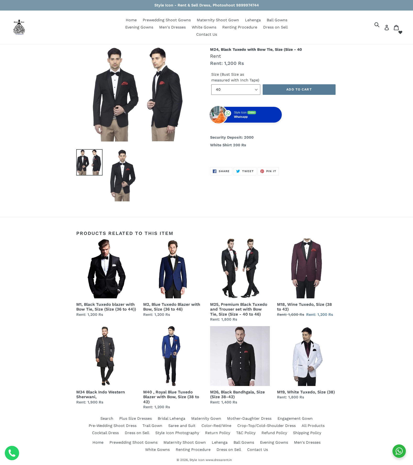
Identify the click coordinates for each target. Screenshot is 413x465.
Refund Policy (274, 433)
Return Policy (217, 433)
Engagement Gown (295, 418)
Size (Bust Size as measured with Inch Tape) (235, 77)
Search (106, 418)
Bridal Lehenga (171, 418)
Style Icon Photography (177, 433)
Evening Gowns (139, 27)
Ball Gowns (277, 20)
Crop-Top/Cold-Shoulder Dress (266, 425)
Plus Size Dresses (135, 418)
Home (131, 20)
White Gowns (204, 27)
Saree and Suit (182, 425)
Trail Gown (152, 425)
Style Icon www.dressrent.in (211, 460)
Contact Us (206, 34)
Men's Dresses (172, 27)
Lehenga (253, 20)
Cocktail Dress (105, 433)
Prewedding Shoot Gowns (167, 20)
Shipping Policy (307, 433)
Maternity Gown (206, 418)
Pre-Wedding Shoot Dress (112, 425)
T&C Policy (245, 433)
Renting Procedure (239, 27)
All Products (313, 425)
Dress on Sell (275, 27)
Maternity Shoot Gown (218, 20)
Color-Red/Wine (216, 425)
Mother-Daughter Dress (249, 418)
